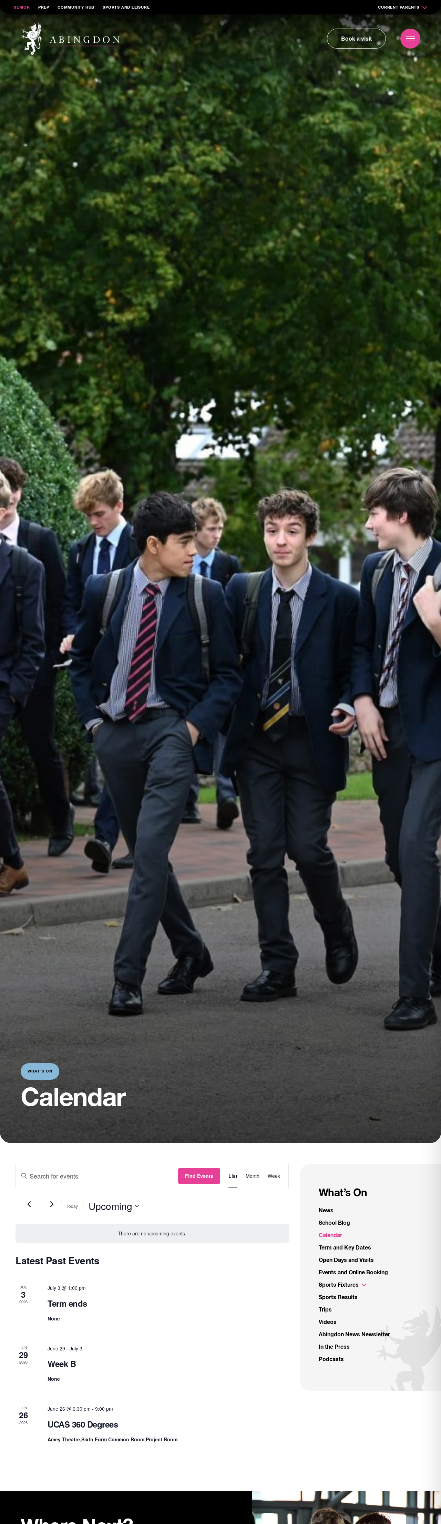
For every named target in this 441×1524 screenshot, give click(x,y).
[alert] (152, 1233)
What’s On (343, 1193)
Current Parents (398, 7)
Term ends (67, 1303)
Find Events (199, 1175)
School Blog (334, 1223)
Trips (325, 1310)
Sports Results (338, 1297)
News (326, 1210)
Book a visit (356, 38)
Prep (43, 7)
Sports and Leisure (126, 7)
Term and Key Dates (345, 1248)
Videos (328, 1322)
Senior (22, 7)
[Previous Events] (29, 1204)
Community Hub (76, 7)
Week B (62, 1363)
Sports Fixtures (339, 1285)
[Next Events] (52, 1204)
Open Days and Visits (346, 1260)
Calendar (330, 1235)
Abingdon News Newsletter (354, 1334)
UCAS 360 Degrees (83, 1424)
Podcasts (331, 1359)
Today (72, 1206)
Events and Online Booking (353, 1272)
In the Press (334, 1347)
